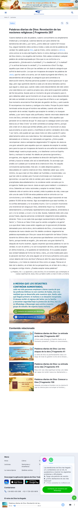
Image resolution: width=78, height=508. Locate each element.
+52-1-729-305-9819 (30, 491)
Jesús (11, 75)
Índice (12, 23)
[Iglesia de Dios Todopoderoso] (39, 12)
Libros (24, 461)
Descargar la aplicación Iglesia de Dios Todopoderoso (26, 477)
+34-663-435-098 (14, 491)
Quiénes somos (27, 470)
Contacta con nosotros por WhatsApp (57, 489)
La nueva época (10, 470)
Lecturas (13, 17)
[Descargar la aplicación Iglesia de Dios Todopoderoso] (6, 482)
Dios (31, 50)
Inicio (6, 17)
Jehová (62, 50)
